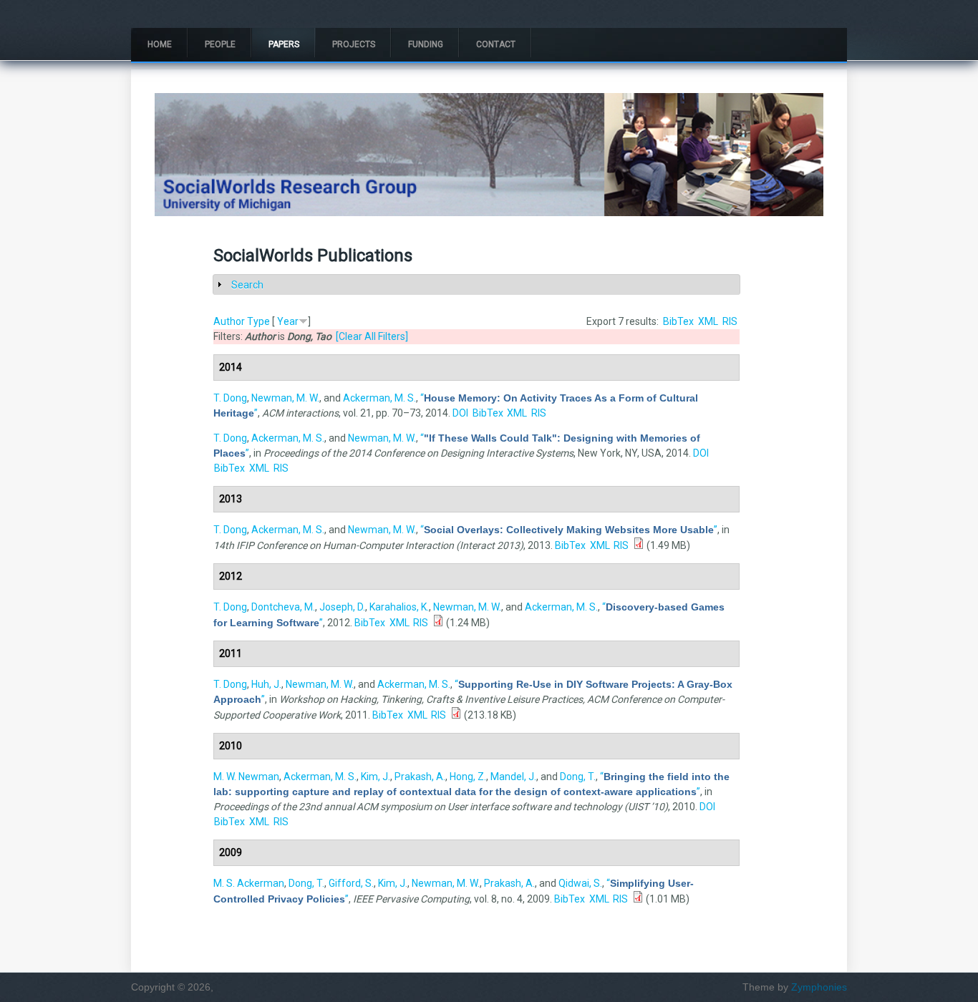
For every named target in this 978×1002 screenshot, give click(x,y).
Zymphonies (819, 987)
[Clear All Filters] (372, 336)
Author (229, 321)
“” (568, 529)
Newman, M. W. (285, 398)
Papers (283, 44)
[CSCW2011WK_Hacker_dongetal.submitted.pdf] (456, 715)
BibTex (678, 321)
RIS (729, 321)
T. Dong (230, 398)
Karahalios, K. (399, 607)
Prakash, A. (419, 776)
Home (159, 44)
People (220, 44)
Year (288, 321)
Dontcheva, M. (283, 607)
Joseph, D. (342, 607)
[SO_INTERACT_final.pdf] (638, 545)
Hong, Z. (468, 776)
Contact (495, 44)
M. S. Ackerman (248, 883)
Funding (425, 44)
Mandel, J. (513, 776)
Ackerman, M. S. (379, 398)
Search (247, 285)
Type (258, 321)
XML (708, 321)
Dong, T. (578, 776)
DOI (460, 413)
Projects (353, 44)
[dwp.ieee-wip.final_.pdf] (638, 899)
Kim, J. (375, 776)
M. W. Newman (246, 776)
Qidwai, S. (580, 883)
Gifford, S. (351, 883)
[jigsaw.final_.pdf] (438, 622)
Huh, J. (266, 684)
